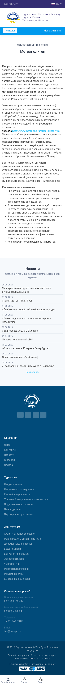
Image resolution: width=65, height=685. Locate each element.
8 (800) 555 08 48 (13, 611)
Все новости (32, 372)
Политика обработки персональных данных (32, 664)
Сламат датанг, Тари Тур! (17, 300)
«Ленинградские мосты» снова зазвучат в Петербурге (26, 320)
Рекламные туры (14, 573)
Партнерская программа (18, 514)
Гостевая (9, 460)
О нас (7, 444)
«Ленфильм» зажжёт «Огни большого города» (28, 309)
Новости (9, 454)
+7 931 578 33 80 (13, 621)
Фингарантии (12, 563)
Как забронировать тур (17, 494)
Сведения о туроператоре (19, 489)
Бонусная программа (16, 553)
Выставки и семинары (17, 578)
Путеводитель (12, 509)
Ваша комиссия (13, 548)
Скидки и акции (13, 484)
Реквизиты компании (16, 568)
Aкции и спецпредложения (19, 533)
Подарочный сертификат (18, 504)
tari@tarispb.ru (12, 631)
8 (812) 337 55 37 (13, 601)
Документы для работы (18, 543)
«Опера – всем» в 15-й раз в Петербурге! (25, 348)
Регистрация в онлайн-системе (22, 538)
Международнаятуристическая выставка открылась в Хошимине (26, 290)
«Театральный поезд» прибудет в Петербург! (28, 366)
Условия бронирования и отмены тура (26, 499)
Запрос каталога (14, 558)
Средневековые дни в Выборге (20, 330)
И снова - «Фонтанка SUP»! (17, 339)
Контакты (10, 449)
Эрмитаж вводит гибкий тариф (20, 357)
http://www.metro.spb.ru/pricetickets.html (36, 130)
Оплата (8, 465)
